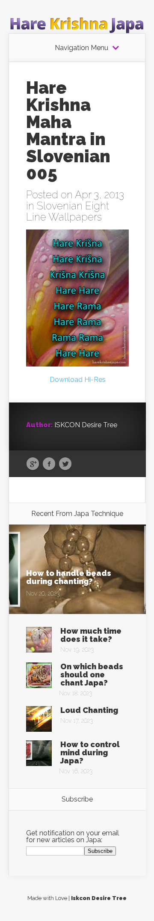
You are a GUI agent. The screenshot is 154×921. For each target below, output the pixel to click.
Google (32, 464)
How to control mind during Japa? (90, 752)
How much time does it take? (90, 635)
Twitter (65, 464)
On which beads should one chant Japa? (91, 674)
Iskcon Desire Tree (99, 898)
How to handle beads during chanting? (68, 577)
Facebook (49, 464)
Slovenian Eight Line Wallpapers (67, 211)
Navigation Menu (81, 48)
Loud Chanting (89, 710)
